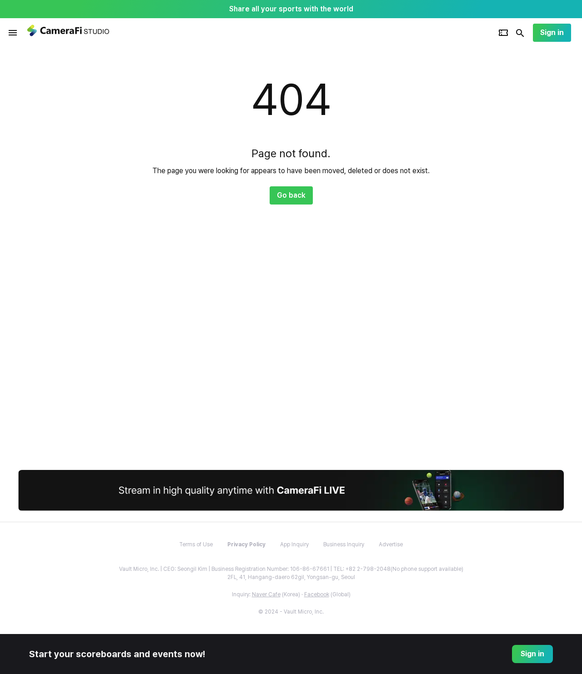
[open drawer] (13, 33)
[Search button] (520, 33)
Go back (291, 195)
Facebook (316, 594)
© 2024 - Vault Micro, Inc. (291, 612)
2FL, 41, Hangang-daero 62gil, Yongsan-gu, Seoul (291, 577)
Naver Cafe (266, 594)
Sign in (552, 32)
